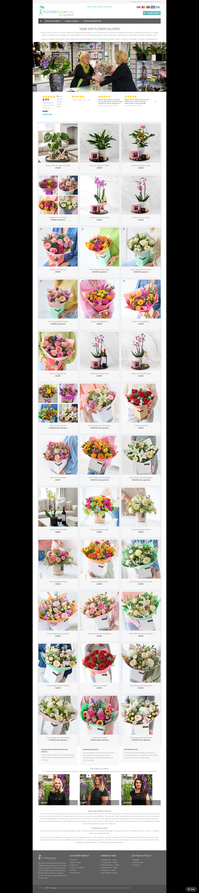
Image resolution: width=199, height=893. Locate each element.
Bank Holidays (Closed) (109, 873)
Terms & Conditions (77, 868)
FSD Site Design (51, 888)
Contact (145, 2)
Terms (159, 2)
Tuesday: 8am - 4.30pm (109, 862)
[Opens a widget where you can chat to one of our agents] (191, 889)
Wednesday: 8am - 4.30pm (111, 865)
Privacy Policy (75, 873)
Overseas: (136, 865)
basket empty (153, 13)
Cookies (73, 870)
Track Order (137, 2)
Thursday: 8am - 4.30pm (110, 868)
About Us (74, 860)
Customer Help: (138, 862)
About (152, 2)
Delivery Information (92, 21)
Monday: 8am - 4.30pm (109, 860)
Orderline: (136, 860)
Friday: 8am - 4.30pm (109, 870)
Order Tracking (76, 862)
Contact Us (74, 865)
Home (41, 21)
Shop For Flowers (53, 21)
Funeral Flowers (71, 21)
